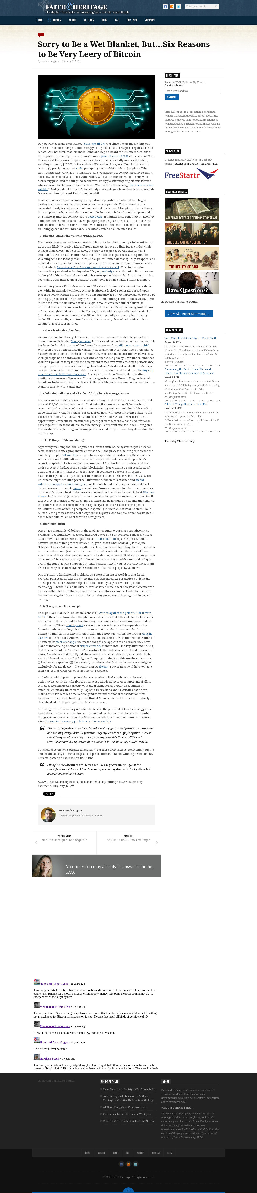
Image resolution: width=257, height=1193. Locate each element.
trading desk (74, 625)
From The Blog (173, 330)
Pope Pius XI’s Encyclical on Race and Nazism (128, 1121)
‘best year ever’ (81, 341)
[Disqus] (96, 928)
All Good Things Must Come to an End (186, 404)
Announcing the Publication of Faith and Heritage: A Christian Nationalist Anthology (128, 1098)
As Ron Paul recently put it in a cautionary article (78, 721)
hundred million (105, 538)
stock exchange (66, 641)
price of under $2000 (114, 156)
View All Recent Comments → (189, 314)
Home (39, 20)
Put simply (68, 455)
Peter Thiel (142, 345)
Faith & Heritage (86, 7)
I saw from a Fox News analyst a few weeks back (88, 267)
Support (150, 20)
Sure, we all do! (94, 143)
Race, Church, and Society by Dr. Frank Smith (191, 338)
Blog (104, 20)
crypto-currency (90, 646)
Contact (132, 20)
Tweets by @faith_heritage (180, 441)
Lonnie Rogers (50, 61)
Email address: (174, 85)
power (77, 488)
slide (79, 168)
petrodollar (95, 216)
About (72, 20)
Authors (89, 20)
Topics (57, 20)
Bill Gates (124, 345)
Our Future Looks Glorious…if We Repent (127, 1114)
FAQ (117, 20)
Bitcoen (103, 666)
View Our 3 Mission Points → (177, 1107)
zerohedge (107, 271)
